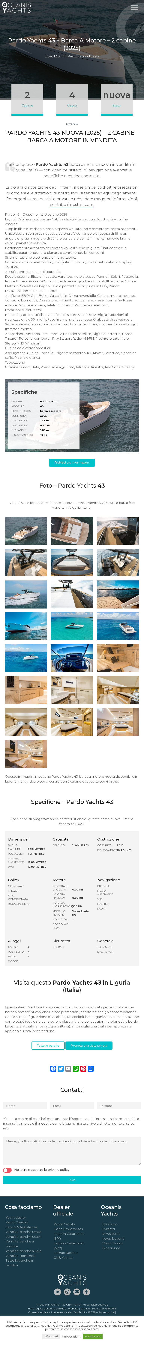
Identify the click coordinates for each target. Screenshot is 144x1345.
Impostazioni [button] (71, 1336)
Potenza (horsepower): (62, 904)
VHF (99, 899)
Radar (101, 908)
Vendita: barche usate (23, 1232)
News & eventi (113, 1238)
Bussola (103, 886)
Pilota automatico (105, 892)
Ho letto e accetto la (41, 1170)
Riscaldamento (17, 903)
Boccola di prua (61, 926)
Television (104, 947)
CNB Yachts (63, 1257)
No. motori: (61, 919)
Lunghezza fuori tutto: (16, 860)
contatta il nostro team (71, 204)
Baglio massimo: (14, 847)
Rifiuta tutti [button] (51, 1336)
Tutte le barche (48, 1045)
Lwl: (11, 866)
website (73, 1308)
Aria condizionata (17, 897)
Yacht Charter (17, 1222)
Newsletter (111, 1234)
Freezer (13, 890)
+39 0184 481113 (71, 1304)
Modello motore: (59, 913)
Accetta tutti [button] (92, 1336)
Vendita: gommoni (21, 1256)
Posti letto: (16, 951)
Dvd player (105, 951)
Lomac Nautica (66, 1253)
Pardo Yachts (64, 1224)
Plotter (102, 903)
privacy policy (58, 1170)
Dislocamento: (106, 850)
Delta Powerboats (68, 1229)
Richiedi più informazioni (72, 462)
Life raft (58, 947)
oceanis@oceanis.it (95, 1304)
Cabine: (13, 947)
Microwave (16, 886)
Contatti (108, 1229)
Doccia (13, 961)
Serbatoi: (59, 845)
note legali (34, 1308)
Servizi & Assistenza (21, 1227)
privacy (85, 1308)
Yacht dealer (16, 1217)
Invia (72, 1180)
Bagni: (12, 956)
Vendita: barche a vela (23, 1251)
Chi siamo (110, 1224)
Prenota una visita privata (89, 1045)
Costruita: (104, 845)
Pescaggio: (16, 853)
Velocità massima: (59, 896)
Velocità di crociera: (60, 888)
